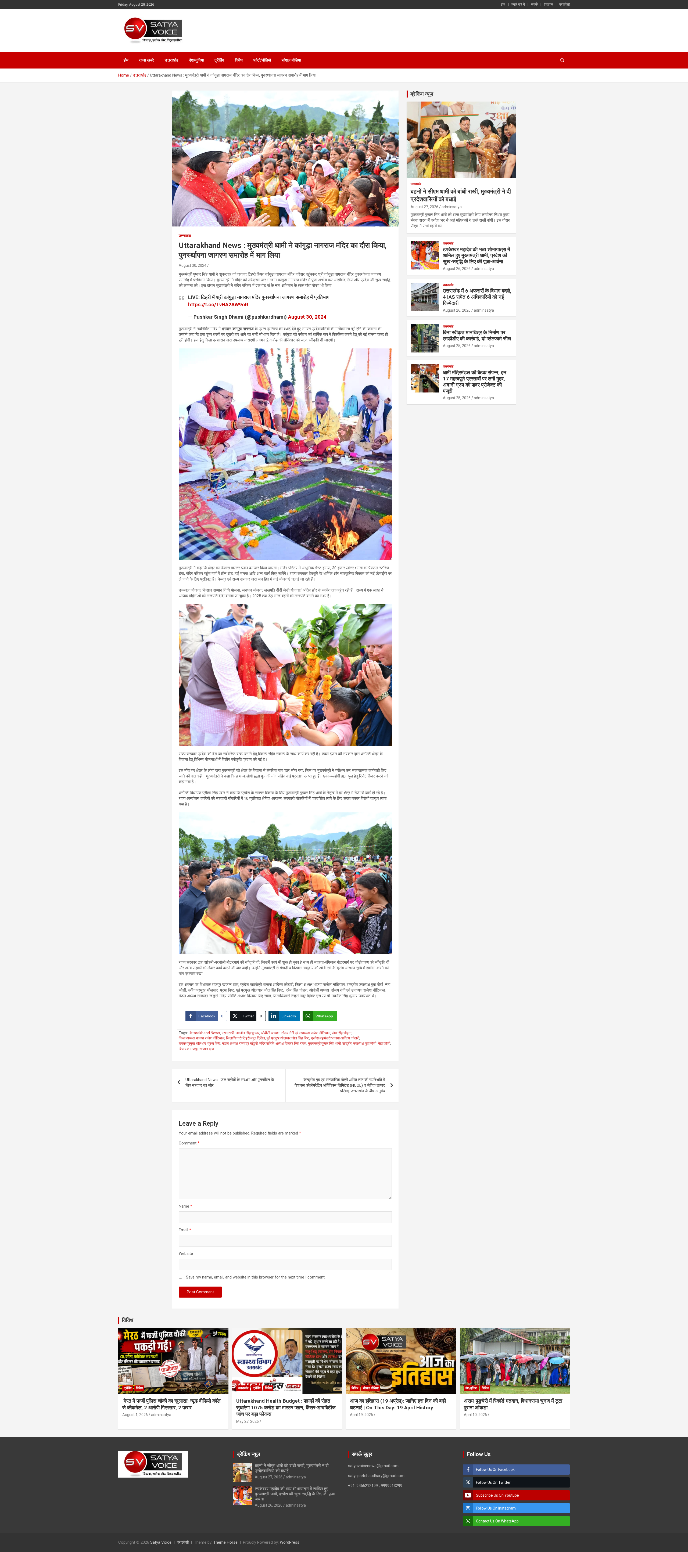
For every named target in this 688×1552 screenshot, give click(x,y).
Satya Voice (160, 1542)
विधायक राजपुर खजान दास (196, 1049)
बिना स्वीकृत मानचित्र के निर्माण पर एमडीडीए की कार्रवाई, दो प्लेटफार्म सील (477, 335)
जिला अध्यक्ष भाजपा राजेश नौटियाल (201, 1038)
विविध (239, 60)
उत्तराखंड (171, 60)
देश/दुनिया (196, 60)
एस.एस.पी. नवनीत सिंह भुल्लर (240, 1033)
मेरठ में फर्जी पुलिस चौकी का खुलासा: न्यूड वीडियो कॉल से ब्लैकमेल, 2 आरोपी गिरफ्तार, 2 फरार (171, 1404)
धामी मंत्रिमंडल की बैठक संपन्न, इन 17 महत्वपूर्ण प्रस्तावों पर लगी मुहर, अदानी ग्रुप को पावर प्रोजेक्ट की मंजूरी (474, 381)
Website (186, 1253)
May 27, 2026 (247, 1421)
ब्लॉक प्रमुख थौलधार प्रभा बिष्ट (199, 1043)
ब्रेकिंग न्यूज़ (421, 94)
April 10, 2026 (475, 1415)
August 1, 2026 (135, 1415)
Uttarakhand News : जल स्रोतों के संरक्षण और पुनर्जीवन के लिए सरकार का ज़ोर (229, 1082)
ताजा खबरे (146, 60)
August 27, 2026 (424, 207)
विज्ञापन (548, 4)
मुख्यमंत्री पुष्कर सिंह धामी (324, 1043)
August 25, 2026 (457, 346)
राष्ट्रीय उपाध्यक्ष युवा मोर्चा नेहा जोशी (366, 1043)
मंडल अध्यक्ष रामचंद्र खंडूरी (240, 1043)
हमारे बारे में (518, 4)
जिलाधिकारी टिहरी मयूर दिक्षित (245, 1038)
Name (185, 1206)
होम (503, 4)
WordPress (289, 1542)
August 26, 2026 (457, 269)
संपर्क (534, 4)
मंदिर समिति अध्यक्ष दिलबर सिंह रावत (282, 1043)
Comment (189, 1143)
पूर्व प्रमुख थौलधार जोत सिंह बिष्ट (288, 1038)
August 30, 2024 (192, 265)
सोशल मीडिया (291, 60)
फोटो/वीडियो (262, 60)
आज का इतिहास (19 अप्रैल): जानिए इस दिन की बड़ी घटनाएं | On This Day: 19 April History (398, 1404)
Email (185, 1229)
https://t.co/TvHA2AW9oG (218, 304)
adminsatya (452, 207)
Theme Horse (225, 1542)
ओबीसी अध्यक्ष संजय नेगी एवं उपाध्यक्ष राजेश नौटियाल (295, 1033)
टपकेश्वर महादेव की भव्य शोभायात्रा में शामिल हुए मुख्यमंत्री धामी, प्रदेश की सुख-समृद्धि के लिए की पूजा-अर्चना (476, 255)
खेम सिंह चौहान (342, 1033)
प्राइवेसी (564, 4)
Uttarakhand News (204, 1033)
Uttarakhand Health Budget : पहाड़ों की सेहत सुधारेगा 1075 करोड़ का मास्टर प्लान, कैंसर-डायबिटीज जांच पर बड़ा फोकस (285, 1407)
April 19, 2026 (361, 1415)
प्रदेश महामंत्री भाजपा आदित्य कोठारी (335, 1038)
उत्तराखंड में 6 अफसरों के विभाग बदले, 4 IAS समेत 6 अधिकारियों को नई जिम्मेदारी (477, 297)
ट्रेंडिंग (219, 60)
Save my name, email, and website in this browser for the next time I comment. (255, 1277)
